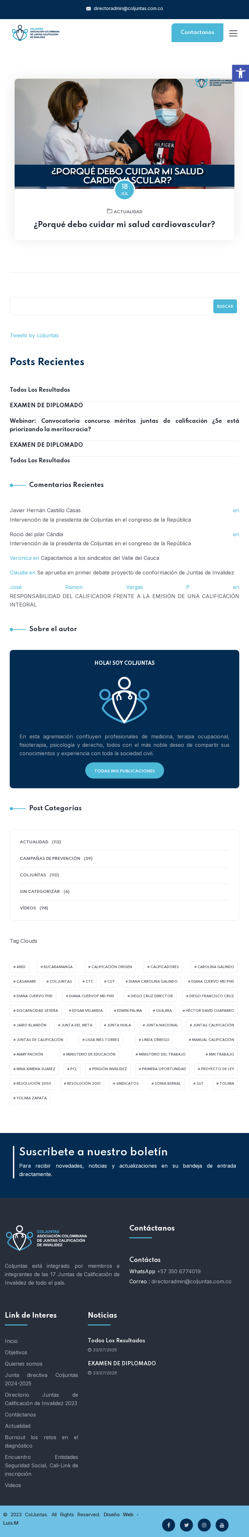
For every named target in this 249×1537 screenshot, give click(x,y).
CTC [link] (89, 982)
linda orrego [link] (156, 1040)
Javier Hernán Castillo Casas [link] (45, 510)
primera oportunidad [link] (164, 1069)
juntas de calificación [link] (40, 1040)
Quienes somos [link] (23, 1363)
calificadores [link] (164, 967)
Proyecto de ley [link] (217, 1069)
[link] (240, 73)
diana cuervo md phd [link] (212, 982)
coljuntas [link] (61, 982)
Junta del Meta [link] (76, 1025)
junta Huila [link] (119, 1025)
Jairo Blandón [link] (31, 1025)
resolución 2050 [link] (34, 1084)
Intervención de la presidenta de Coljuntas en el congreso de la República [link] (100, 519)
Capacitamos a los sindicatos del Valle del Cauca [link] (100, 558)
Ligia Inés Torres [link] (102, 1040)
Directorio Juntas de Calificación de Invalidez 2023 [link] (41, 1399)
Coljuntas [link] (33, 875)
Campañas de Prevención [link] (50, 859)
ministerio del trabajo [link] (162, 1055)
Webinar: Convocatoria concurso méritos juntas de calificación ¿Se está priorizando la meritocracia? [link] (124, 425)
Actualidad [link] (128, 212)
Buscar (225, 307)
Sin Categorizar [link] (40, 892)
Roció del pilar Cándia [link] (36, 534)
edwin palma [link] (129, 1011)
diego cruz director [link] (152, 996)
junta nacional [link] (162, 1025)
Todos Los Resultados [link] (40, 390)
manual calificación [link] (213, 1040)
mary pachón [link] (30, 1055)
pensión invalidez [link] (109, 1069)
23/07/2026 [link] (105, 1349)
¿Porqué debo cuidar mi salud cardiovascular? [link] (124, 225)
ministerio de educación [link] (90, 1055)
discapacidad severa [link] (37, 1011)
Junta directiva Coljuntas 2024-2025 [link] (41, 1379)
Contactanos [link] (197, 32)
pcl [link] (73, 1069)
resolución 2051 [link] (84, 1084)
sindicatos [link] (127, 1084)
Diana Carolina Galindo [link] (153, 982)
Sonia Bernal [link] (168, 1084)
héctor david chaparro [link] (210, 1011)
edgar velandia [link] (87, 1011)
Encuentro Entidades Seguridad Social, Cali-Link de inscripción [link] (41, 1465)
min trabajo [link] (221, 1055)
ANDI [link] (21, 967)
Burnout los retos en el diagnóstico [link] (41, 1441)
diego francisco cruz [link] (211, 996)
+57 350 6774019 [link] (179, 1271)
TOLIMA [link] (226, 1084)
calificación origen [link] (111, 967)
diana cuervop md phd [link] (91, 996)
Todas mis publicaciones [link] (124, 771)
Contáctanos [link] (20, 1414)
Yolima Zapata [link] (32, 1098)
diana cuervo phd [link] (35, 996)
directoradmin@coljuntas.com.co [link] (127, 8)
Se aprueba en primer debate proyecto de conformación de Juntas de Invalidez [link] (135, 572)
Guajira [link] (164, 1011)
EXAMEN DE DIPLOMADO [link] (46, 406)
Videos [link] (13, 1485)
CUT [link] (111, 982)
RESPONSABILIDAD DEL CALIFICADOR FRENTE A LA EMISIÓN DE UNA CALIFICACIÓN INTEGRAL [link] (124, 600)
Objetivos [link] (16, 1352)
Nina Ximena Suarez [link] (36, 1069)
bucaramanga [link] (58, 967)
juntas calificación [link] (213, 1025)
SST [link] (200, 1084)
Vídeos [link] (28, 908)
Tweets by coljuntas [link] (34, 335)
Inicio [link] (11, 1341)
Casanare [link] (26, 982)
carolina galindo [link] (215, 967)
